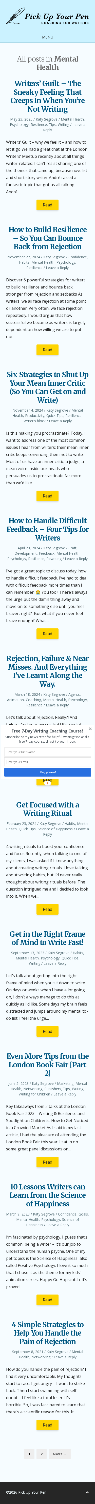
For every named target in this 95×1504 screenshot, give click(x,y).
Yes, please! (48, 772)
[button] (47, 731)
